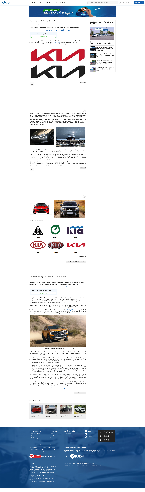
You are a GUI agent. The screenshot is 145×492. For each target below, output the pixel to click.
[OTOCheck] (72, 11)
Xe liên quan (34, 401)
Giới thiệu (52, 433)
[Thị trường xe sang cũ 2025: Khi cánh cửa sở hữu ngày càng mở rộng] (93, 69)
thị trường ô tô (69, 310)
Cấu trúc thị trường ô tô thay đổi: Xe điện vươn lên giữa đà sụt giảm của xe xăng (104, 62)
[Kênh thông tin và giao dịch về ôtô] (7, 2)
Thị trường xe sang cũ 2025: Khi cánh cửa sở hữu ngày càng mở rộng (105, 69)
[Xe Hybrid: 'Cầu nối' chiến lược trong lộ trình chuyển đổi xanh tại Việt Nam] (93, 48)
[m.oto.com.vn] (106, 431)
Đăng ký (131, 2)
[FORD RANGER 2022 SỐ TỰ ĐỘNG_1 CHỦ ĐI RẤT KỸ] (66, 409)
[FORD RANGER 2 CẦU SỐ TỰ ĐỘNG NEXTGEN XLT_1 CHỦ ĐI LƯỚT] (80, 409)
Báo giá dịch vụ (67, 433)
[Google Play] (106, 440)
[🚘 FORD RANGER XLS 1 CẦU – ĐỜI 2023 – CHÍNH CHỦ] (37, 409)
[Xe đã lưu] (120, 3)
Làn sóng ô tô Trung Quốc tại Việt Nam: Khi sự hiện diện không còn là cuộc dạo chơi (101, 42)
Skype (57, 449)
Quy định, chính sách (35, 433)
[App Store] (106, 436)
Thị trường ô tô (32, 24)
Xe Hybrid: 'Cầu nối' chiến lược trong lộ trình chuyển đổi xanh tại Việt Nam (104, 48)
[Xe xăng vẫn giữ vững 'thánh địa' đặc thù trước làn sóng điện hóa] (93, 55)
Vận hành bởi (67, 456)
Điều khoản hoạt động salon (37, 436)
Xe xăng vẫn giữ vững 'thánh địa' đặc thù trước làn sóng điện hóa (105, 55)
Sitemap (52, 438)
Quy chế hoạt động (54, 436)
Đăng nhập (125, 2)
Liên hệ (32, 440)
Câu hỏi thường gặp (35, 438)
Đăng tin (140, 2)
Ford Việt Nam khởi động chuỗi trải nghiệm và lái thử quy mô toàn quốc (55, 388)
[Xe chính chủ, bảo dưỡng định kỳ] (51, 409)
